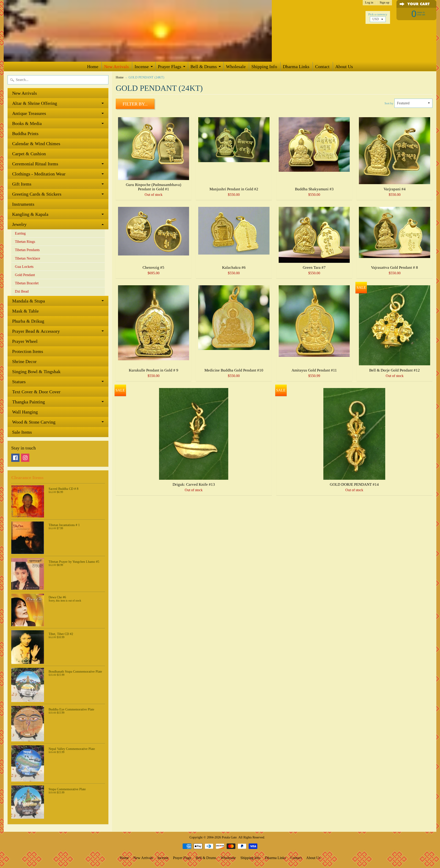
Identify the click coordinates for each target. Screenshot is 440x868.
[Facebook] (15, 458)
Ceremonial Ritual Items (35, 163)
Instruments (23, 204)
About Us (344, 66)
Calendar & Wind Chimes (36, 143)
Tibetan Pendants (27, 250)
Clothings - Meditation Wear (39, 173)
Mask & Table (25, 310)
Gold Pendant (25, 275)
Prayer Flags (169, 66)
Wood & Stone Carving (33, 421)
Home (92, 66)
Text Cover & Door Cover (36, 391)
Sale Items (22, 432)
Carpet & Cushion (29, 153)
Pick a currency (377, 14)
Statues (19, 381)
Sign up (384, 2)
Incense (142, 66)
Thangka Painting (28, 401)
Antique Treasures (29, 113)
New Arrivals (116, 66)
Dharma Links (296, 66)
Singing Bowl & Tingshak (36, 371)
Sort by (389, 103)
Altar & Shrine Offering (34, 103)
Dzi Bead (22, 291)
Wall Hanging (25, 411)
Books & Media (27, 123)
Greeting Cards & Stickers (36, 194)
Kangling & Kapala (30, 214)
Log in (369, 2)
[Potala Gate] (153, 31)
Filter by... (135, 103)
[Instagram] (25, 458)
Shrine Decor (24, 361)
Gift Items (21, 183)
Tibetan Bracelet (26, 283)
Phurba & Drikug (28, 321)
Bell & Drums (203, 66)
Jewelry (19, 224)
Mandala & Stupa (28, 300)
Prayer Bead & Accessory (36, 331)
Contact (322, 66)
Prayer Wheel (25, 341)
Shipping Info (264, 66)
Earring (20, 233)
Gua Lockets (24, 267)
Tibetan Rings (25, 242)
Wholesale (236, 66)
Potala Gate (229, 837)
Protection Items (27, 351)
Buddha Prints (25, 133)
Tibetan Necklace (27, 258)
